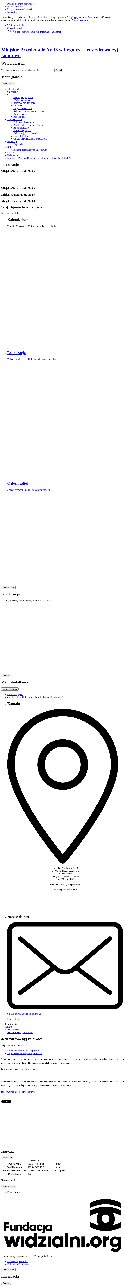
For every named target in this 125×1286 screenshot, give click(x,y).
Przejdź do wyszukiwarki (19, 9)
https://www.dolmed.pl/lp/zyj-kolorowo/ (18, 1069)
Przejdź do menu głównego (20, 3)
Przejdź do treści (15, 6)
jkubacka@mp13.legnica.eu (27, 1013)
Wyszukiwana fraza (10, 70)
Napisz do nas (14, 1019)
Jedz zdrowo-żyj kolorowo (20, 1032)
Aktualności (13, 1029)
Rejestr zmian (8, 1186)
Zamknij (75, 20)
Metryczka (7, 1158)
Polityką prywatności (77, 17)
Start (9, 1027)
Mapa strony (13, 12)
